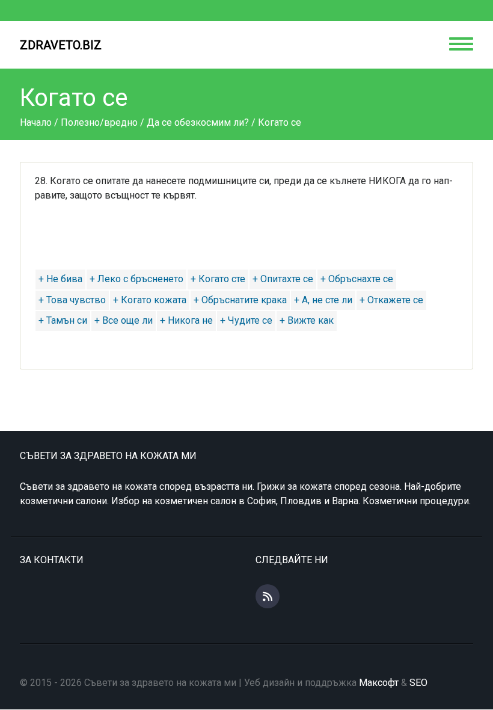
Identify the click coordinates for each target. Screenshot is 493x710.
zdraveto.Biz (61, 45)
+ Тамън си (62, 320)
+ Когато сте (218, 279)
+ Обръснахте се (356, 279)
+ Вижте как (307, 320)
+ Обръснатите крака (240, 300)
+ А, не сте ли (323, 300)
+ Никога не (186, 320)
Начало (36, 122)
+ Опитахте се (283, 279)
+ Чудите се (246, 320)
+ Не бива (60, 279)
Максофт (379, 682)
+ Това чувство (72, 300)
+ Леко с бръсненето (136, 279)
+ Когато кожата (149, 300)
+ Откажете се (391, 300)
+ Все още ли (123, 320)
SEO (418, 682)
